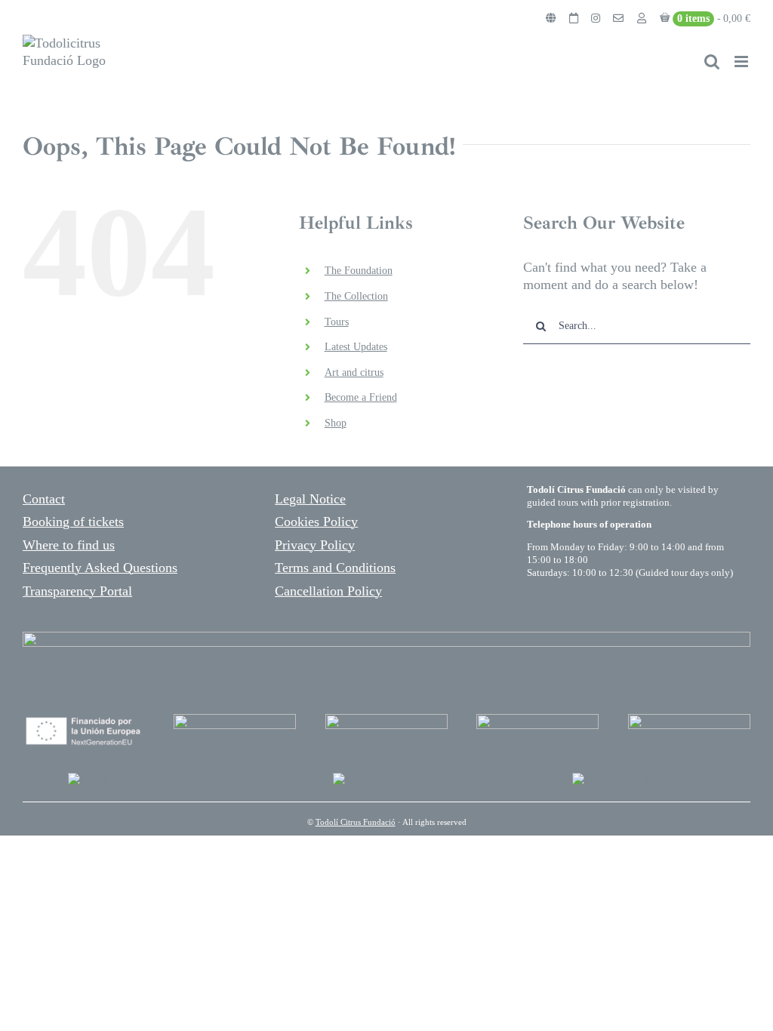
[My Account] (641, 19)
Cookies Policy (316, 521)
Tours (337, 322)
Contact (44, 498)
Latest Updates (356, 346)
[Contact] (618, 19)
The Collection (356, 296)
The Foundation (359, 270)
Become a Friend (361, 397)
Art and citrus (354, 372)
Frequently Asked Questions (100, 567)
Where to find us (69, 544)
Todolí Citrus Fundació (356, 821)
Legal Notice (310, 498)
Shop (335, 423)
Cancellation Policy (328, 591)
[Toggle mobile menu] (742, 61)
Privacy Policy (315, 544)
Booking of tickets (73, 521)
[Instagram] (595, 19)
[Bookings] (573, 19)
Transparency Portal (77, 591)
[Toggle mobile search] (711, 61)
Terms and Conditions (335, 567)
